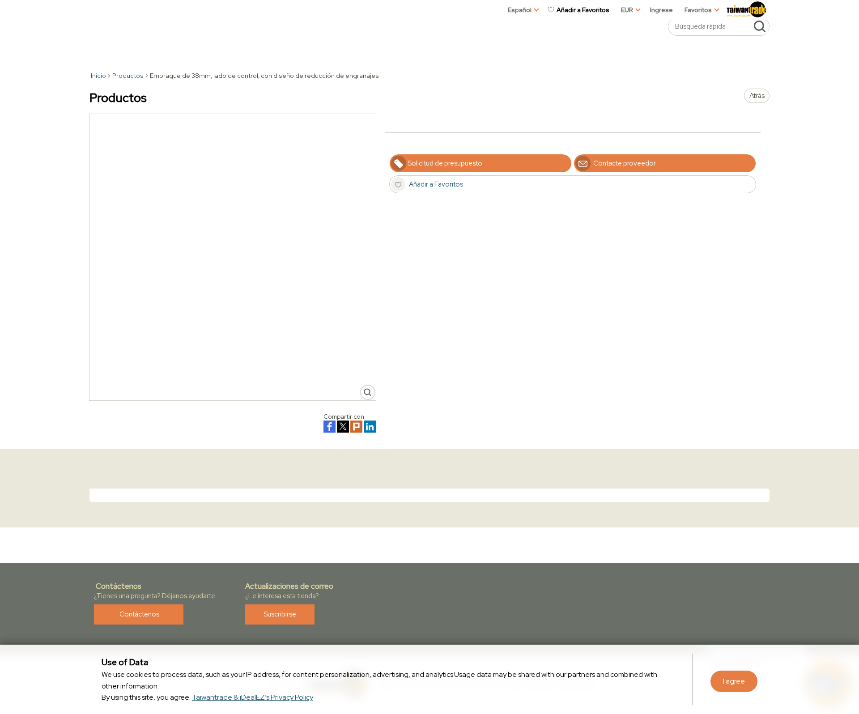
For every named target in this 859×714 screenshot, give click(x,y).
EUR (627, 10)
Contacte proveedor (624, 163)
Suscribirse (280, 614)
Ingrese (661, 10)
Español (520, 10)
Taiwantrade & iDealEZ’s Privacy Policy (252, 697)
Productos (128, 76)
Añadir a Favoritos (582, 10)
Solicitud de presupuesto (445, 163)
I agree (734, 681)
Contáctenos (138, 614)
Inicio (97, 76)
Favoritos (698, 10)
